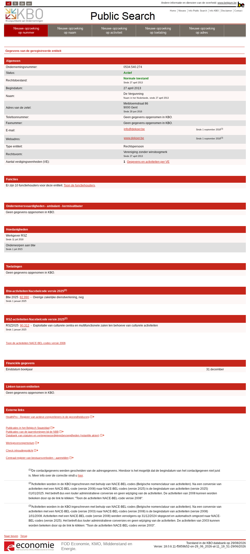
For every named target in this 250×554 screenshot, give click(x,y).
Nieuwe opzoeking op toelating (158, 30)
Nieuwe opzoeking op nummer (26, 30)
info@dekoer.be (134, 129)
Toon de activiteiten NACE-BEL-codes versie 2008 (35, 343)
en (29, 3)
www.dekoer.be (134, 138)
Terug (23, 536)
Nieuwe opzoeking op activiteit (114, 30)
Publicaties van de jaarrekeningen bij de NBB (32, 431)
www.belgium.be (227, 2)
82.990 (24, 297)
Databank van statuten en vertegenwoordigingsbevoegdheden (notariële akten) (52, 435)
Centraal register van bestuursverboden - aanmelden (37, 457)
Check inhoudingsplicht (19, 450)
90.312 (24, 325)
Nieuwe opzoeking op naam (70, 30)
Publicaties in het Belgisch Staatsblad (28, 427)
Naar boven (11, 536)
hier (80, 475)
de (22, 3)
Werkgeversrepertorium (20, 442)
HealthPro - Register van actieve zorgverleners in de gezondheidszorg (47, 416)
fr (15, 3)
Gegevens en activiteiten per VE (148, 161)
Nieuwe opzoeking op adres (202, 30)
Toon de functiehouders (79, 185)
